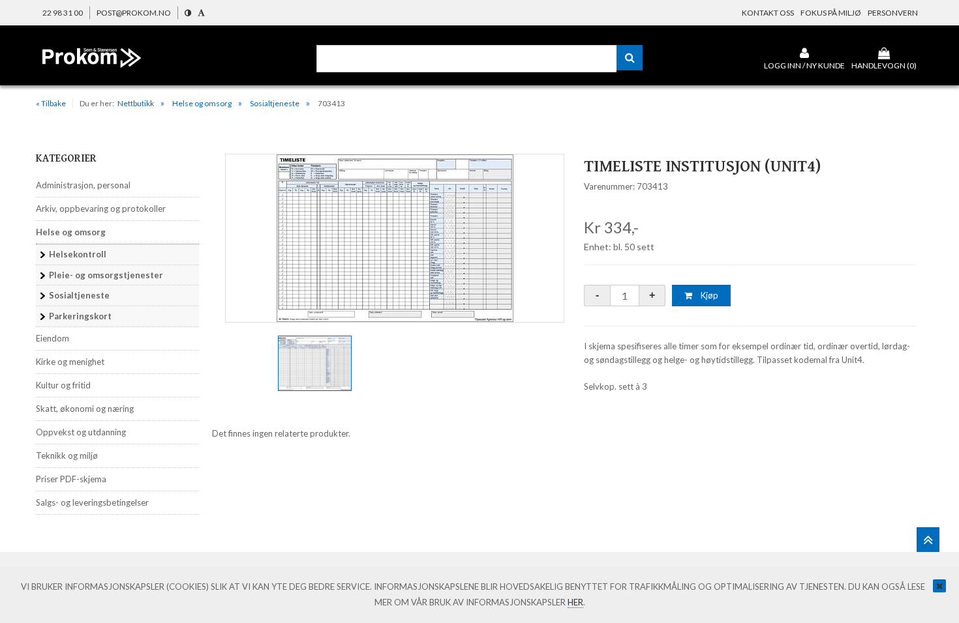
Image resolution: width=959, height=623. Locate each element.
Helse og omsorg (202, 103)
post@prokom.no (134, 13)
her (575, 602)
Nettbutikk (135, 103)
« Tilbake (51, 103)
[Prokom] (91, 67)
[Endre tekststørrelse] (201, 13)
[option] (395, 238)
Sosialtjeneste (274, 103)
